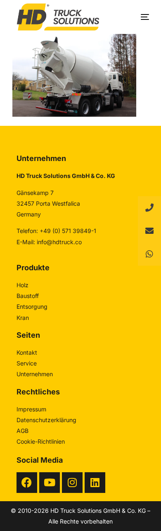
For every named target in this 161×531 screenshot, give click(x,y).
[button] (149, 254)
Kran (23, 317)
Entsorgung (32, 306)
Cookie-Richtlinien (41, 441)
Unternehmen (35, 373)
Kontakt (27, 352)
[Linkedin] (95, 482)
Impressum (31, 409)
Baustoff (28, 295)
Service (27, 363)
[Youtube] (49, 482)
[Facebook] (27, 482)
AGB (22, 430)
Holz (22, 284)
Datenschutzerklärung (46, 419)
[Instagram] (72, 482)
